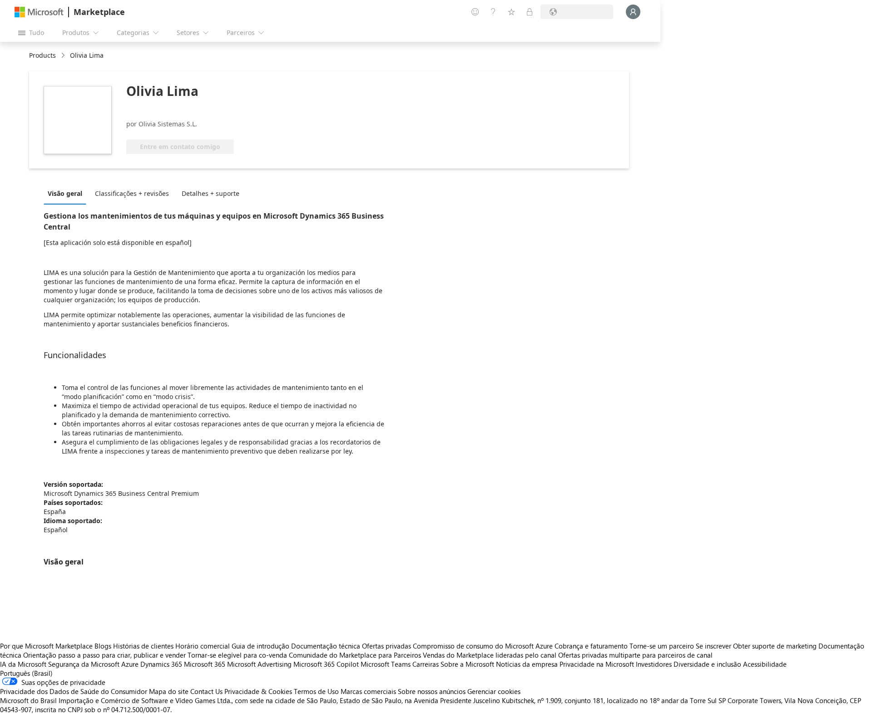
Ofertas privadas (386, 645)
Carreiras (425, 664)
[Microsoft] (39, 12)
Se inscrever (713, 645)
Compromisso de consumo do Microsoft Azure (484, 645)
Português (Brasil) (26, 673)
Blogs (102, 645)
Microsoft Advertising (259, 664)
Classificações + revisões (132, 193)
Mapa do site (168, 691)
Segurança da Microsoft (83, 664)
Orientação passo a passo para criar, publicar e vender (104, 654)
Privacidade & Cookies (258, 691)
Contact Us (206, 691)
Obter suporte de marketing (775, 645)
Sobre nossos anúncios (432, 691)
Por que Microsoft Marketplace (46, 645)
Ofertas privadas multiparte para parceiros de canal (635, 654)
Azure (130, 664)
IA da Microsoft (23, 664)
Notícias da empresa (527, 664)
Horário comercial (202, 645)
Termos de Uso (316, 691)
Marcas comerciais (368, 691)
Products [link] (42, 55)
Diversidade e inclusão (707, 664)
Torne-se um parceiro (661, 645)
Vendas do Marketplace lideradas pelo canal (489, 654)
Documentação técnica (325, 645)
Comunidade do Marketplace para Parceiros (355, 654)
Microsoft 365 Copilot (326, 664)
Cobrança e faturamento (591, 645)
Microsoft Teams (386, 664)
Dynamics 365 (161, 664)
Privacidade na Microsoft (597, 664)
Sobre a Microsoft (467, 664)
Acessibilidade (765, 664)
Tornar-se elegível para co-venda (237, 654)
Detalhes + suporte (210, 193)
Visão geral (65, 193)
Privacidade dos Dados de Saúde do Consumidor (73, 691)
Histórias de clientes (143, 645)
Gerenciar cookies (493, 691)
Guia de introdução (260, 645)
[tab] (67, 193)
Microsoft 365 (204, 664)
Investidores (654, 664)
